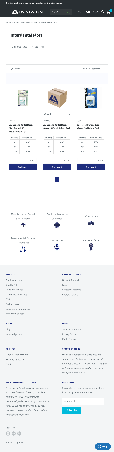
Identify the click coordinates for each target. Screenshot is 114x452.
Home (8, 22)
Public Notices (69, 339)
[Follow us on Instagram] (8, 433)
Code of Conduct (14, 289)
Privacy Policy (69, 334)
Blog (8, 329)
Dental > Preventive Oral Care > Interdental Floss (35, 22)
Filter (17, 68)
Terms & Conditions (72, 329)
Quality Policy (12, 285)
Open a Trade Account (17, 354)
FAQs (64, 285)
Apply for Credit (70, 294)
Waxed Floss (37, 46)
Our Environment (14, 280)
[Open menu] (7, 12)
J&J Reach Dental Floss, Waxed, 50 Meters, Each (88, 126)
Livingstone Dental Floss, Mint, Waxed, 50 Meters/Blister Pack (21, 128)
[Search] (68, 12)
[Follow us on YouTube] (14, 433)
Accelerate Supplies (16, 313)
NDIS (8, 364)
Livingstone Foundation (18, 309)
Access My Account (71, 289)
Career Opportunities (16, 294)
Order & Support (70, 280)
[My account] (102, 11)
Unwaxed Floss (19, 46)
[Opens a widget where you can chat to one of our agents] (103, 447)
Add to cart (23, 167)
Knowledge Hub (14, 334)
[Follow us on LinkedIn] (19, 433)
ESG (8, 299)
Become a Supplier (15, 359)
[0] (108, 12)
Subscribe (72, 410)
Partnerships (12, 304)
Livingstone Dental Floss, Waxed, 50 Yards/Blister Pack (57, 126)
